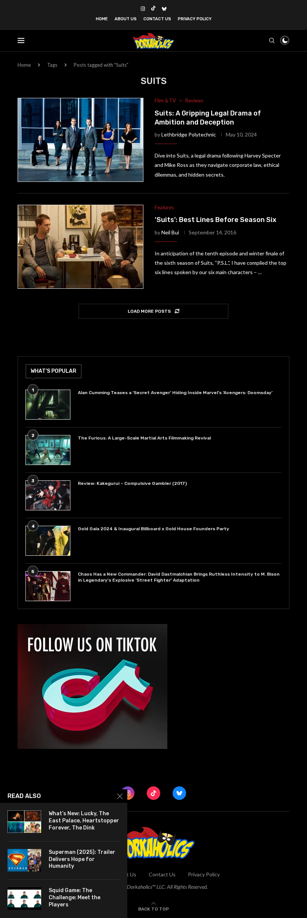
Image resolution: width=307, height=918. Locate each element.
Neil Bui (170, 232)
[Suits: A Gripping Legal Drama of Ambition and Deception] (80, 140)
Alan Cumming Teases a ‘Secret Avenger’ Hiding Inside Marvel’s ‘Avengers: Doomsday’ (175, 392)
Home (102, 18)
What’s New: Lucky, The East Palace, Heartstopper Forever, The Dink (84, 820)
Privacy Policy (195, 18)
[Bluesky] (164, 9)
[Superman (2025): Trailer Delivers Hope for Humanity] (24, 860)
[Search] (272, 40)
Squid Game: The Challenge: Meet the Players (74, 897)
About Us (126, 18)
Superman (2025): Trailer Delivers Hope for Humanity (82, 859)
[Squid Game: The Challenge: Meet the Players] (24, 898)
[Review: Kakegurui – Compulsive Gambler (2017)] (47, 495)
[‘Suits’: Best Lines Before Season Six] (80, 247)
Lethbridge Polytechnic (188, 134)
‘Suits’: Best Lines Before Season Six (215, 220)
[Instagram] (143, 9)
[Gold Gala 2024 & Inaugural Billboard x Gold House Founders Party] (47, 541)
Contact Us (157, 18)
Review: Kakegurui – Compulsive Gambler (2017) (132, 483)
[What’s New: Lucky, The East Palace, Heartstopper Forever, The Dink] (24, 821)
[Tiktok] (153, 9)
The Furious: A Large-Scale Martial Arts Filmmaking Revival (145, 438)
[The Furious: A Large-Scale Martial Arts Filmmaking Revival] (47, 450)
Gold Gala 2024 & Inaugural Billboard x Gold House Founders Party (153, 528)
